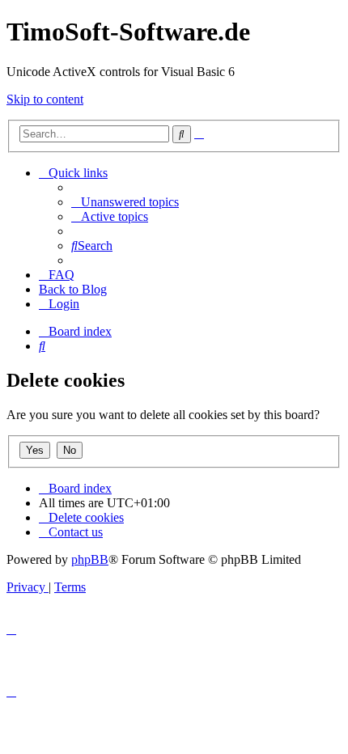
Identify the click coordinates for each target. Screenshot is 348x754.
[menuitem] (125, 202)
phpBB (89, 559)
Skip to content (44, 99)
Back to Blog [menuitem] (73, 289)
